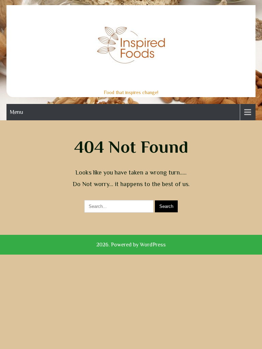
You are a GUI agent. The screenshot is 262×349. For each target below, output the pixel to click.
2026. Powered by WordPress (131, 245)
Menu (16, 112)
